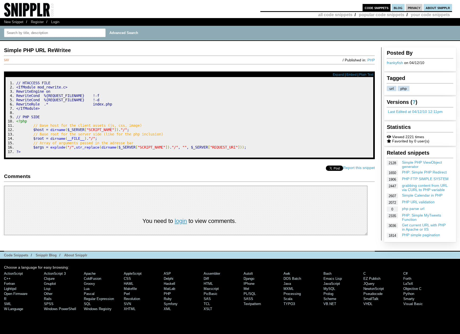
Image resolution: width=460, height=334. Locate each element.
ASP (167, 274)
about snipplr (438, 7)
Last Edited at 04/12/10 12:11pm (415, 111)
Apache (90, 274)
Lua (86, 289)
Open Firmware (15, 294)
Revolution (132, 299)
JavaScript (331, 284)
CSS (127, 279)
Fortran (9, 284)
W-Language (13, 309)
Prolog (328, 294)
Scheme (329, 299)
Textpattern (252, 304)
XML (167, 309)
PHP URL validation (418, 202)
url (391, 88)
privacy (414, 7)
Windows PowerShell (60, 309)
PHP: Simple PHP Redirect (424, 172)
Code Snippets (16, 255)
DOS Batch (292, 279)
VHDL (367, 304)
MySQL (329, 289)
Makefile (130, 289)
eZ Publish (371, 279)
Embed (351, 74)
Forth (407, 279)
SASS (248, 299)
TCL (207, 304)
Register (37, 22)
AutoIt (248, 274)
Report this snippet (359, 168)
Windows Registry (98, 309)
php (403, 88)
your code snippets (430, 14)
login (181, 221)
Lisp (47, 289)
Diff (206, 279)
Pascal (89, 294)
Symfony (171, 304)
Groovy (89, 284)
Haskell (169, 284)
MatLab (169, 289)
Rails (48, 299)
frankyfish (395, 63)
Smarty (408, 299)
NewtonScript (373, 289)
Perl (127, 294)
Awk (287, 274)
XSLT (208, 309)
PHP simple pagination (421, 235)
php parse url (413, 208)
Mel (246, 289)
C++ (7, 279)
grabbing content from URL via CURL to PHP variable (424, 187)
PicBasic (210, 294)
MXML (289, 289)
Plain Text (366, 74)
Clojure (49, 279)
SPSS (49, 304)
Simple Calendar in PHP (422, 195)
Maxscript (211, 289)
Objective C (412, 289)
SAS (207, 299)
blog (398, 7)
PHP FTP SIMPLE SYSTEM (425, 179)
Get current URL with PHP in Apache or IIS (424, 227)
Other (48, 294)
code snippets (376, 7)
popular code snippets (381, 14)
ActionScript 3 (55, 274)
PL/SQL (250, 294)
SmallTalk (371, 299)
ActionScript (13, 274)
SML (7, 304)
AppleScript (133, 274)
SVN (127, 304)
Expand (338, 74)
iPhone (249, 284)
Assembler (212, 274)
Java (287, 284)
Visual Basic (413, 304)
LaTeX (408, 284)
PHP (371, 60)
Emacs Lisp (332, 279)
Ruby (168, 299)
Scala (288, 299)
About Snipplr (75, 255)
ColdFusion (92, 279)
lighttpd (10, 289)
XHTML (129, 309)
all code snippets (335, 14)
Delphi (168, 279)
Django (249, 279)
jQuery (369, 284)
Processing (292, 294)
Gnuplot (50, 284)
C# (405, 274)
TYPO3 (289, 304)
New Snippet (13, 22)
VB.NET (329, 304)
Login (55, 22)
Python (408, 294)
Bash (327, 274)
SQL (87, 304)
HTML (208, 284)
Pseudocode (373, 294)
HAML (128, 284)
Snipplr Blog (46, 255)
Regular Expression (99, 299)
